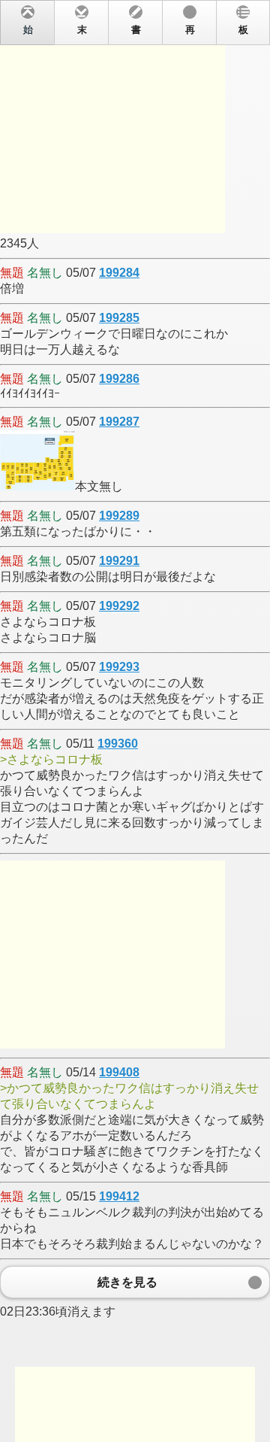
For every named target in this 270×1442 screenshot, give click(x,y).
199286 (119, 378)
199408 (119, 1072)
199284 (119, 272)
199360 (118, 743)
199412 (119, 1196)
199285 (119, 317)
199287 (119, 421)
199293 (119, 666)
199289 (119, 515)
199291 (119, 560)
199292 (119, 606)
